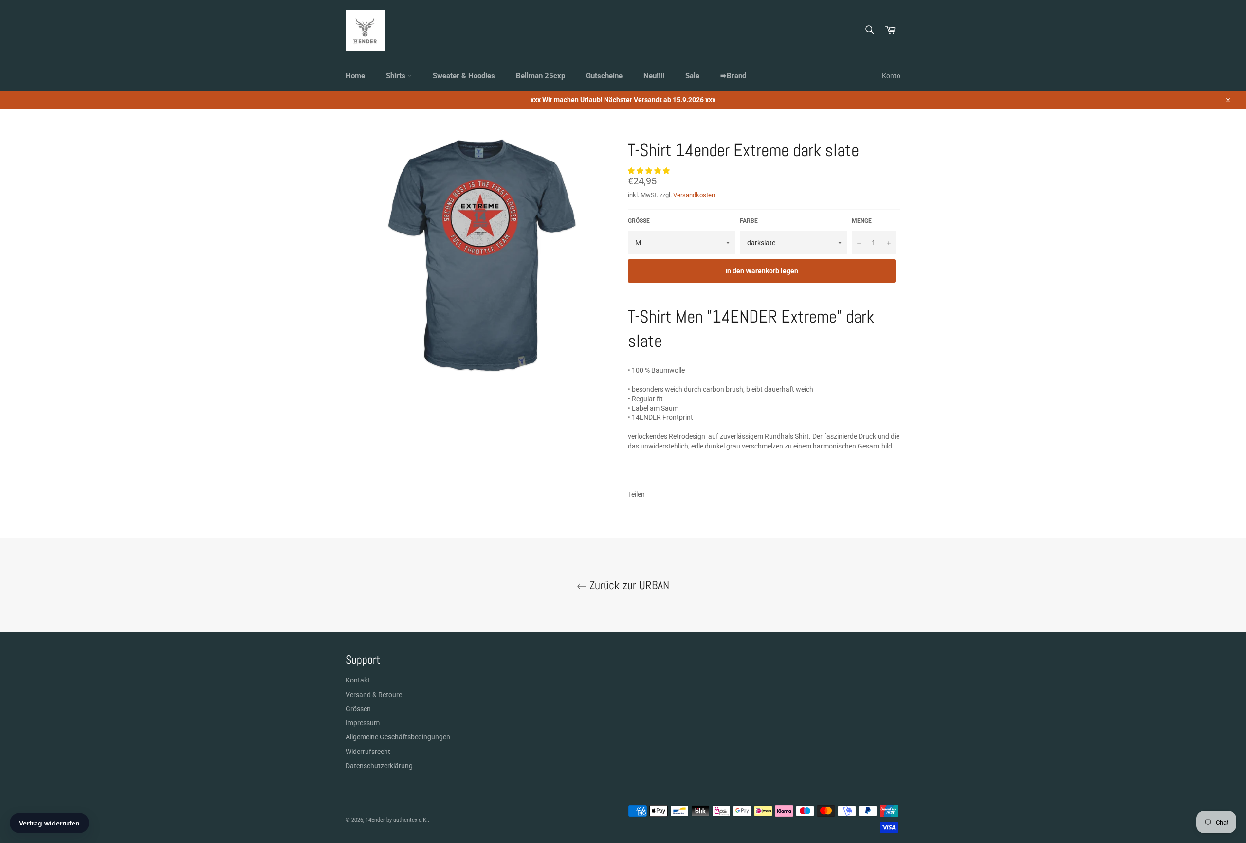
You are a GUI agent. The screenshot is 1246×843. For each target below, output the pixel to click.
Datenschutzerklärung (379, 766)
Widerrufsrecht (368, 751)
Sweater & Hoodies (464, 76)
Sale (692, 76)
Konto (891, 76)
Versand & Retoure (374, 695)
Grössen (358, 709)
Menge (862, 220)
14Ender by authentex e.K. (397, 820)
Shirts (396, 76)
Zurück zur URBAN (627, 584)
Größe (639, 220)
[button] (649, 171)
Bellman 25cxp (540, 76)
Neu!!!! (653, 76)
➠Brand (733, 76)
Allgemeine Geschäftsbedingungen (398, 737)
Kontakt (358, 680)
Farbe (749, 220)
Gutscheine (604, 76)
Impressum (363, 723)
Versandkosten (694, 194)
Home (355, 76)
